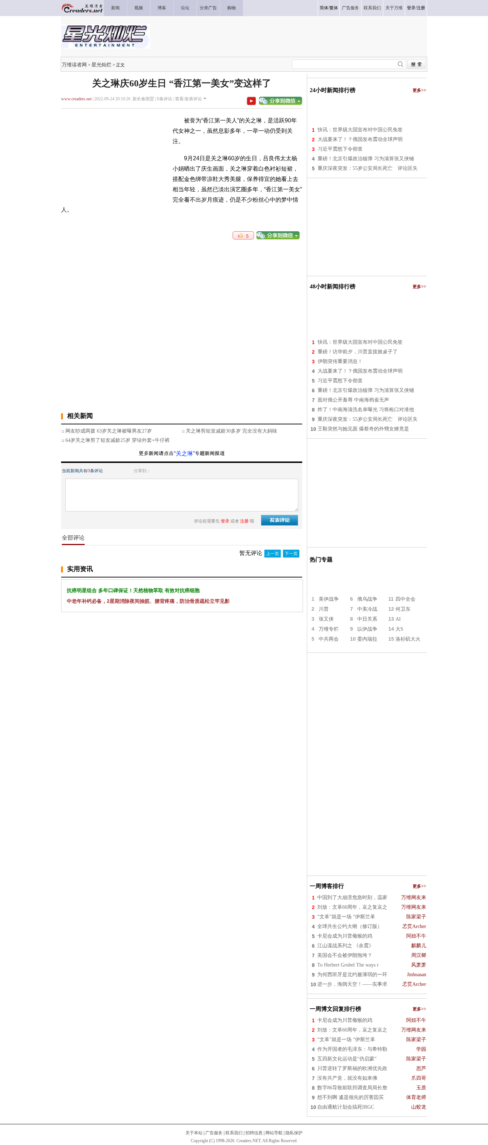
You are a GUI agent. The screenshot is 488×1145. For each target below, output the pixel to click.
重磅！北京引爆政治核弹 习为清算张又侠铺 (366, 158)
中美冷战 (367, 609)
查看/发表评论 (188, 98)
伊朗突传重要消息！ (340, 361)
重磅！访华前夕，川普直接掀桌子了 (358, 351)
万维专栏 (329, 629)
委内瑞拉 (367, 639)
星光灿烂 (101, 64)
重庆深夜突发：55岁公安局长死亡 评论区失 (368, 168)
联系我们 (234, 1132)
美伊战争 (329, 599)
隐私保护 (294, 1132)
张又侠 (326, 619)
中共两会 (329, 639)
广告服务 (214, 1132)
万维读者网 (74, 64)
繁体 (333, 7)
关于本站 (194, 1132)
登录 (411, 7)
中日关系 (367, 619)
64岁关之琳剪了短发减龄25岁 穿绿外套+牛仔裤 (117, 440)
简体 (324, 7)
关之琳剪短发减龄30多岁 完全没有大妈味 (231, 431)
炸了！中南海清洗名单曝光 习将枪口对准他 (366, 409)
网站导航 (274, 1132)
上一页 (272, 553)
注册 (421, 7)
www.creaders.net (76, 98)
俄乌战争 (367, 599)
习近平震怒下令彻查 (340, 149)
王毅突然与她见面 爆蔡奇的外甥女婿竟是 (363, 429)
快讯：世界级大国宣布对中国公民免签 (360, 129)
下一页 (291, 553)
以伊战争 (367, 629)
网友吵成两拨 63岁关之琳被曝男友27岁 (108, 431)
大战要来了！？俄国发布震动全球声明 (360, 139)
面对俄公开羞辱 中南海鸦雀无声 (353, 400)
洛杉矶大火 (407, 639)
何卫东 (402, 609)
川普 (324, 609)
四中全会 (405, 599)
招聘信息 (254, 1132)
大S (399, 629)
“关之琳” (184, 453)
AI (398, 619)
